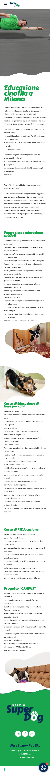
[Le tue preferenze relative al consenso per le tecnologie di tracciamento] (4, 769)
